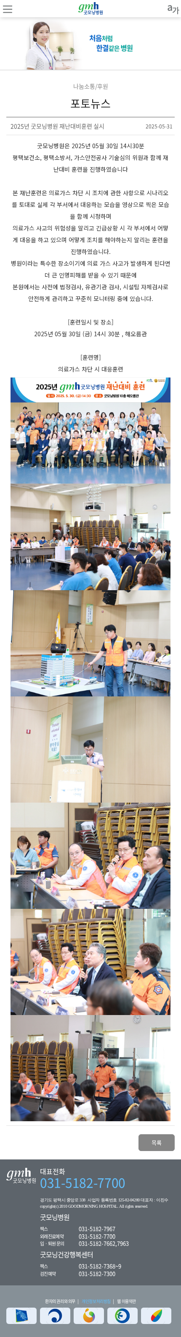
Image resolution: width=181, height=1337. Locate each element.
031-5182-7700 (82, 1182)
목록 (157, 1142)
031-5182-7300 (97, 1273)
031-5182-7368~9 (100, 1266)
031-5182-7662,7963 (104, 1243)
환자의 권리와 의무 (60, 1301)
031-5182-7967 (97, 1228)
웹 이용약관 (126, 1301)
